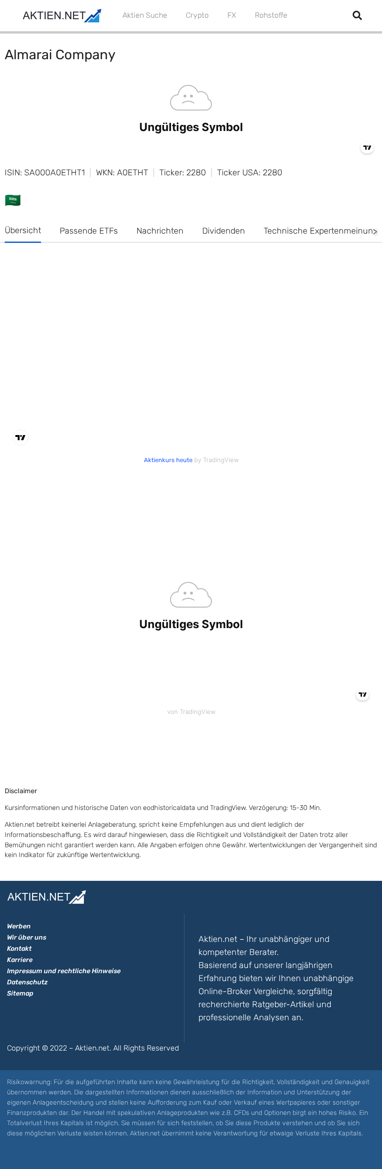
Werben (19, 926)
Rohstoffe (271, 15)
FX (231, 15)
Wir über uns (26, 937)
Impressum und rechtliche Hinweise (64, 971)
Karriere (20, 960)
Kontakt (19, 949)
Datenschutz (27, 982)
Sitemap (20, 993)
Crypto (197, 15)
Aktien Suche (145, 15)
